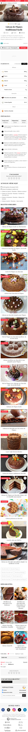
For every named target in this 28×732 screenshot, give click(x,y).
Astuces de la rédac (7, 692)
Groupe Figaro (12, 716)
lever (20, 139)
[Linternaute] (7, 725)
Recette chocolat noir (7, 572)
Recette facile (5, 569)
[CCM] (7, 722)
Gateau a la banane (7, 197)
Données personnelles (7, 715)
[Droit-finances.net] (20, 725)
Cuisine (5, 690)
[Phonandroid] (20, 730)
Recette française (6, 576)
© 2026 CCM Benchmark (20, 716)
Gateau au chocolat (7, 193)
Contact (13, 714)
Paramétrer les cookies (16, 715)
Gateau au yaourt (6, 191)
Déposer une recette (7, 681)
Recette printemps (20, 572)
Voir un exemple (22, 690)
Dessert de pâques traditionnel (10, 189)
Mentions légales (6, 716)
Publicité (17, 714)
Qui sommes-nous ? (7, 714)
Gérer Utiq (23, 715)
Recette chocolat (6, 579)
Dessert (5, 3)
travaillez (16, 134)
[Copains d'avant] (7, 728)
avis (18, 24)
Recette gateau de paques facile (10, 187)
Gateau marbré (6, 201)
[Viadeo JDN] (20, 728)
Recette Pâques (15, 569)
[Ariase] (7, 730)
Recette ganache (17, 576)
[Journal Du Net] (20, 722)
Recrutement (22, 714)
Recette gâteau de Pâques (19, 579)
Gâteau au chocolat (12, 3)
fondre (18, 152)
